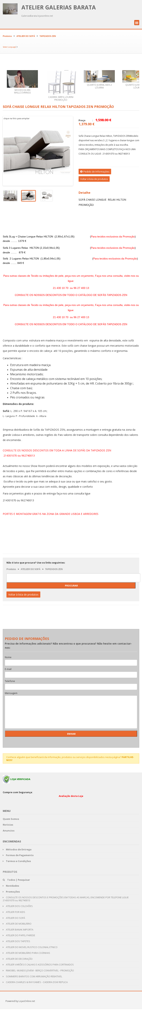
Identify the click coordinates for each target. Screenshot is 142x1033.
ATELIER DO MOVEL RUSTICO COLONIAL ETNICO (31, 947)
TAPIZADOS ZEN (48, 36)
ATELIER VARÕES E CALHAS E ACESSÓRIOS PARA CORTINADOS (39, 964)
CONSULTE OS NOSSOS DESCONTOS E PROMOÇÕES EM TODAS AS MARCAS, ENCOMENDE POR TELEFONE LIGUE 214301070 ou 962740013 (66, 899)
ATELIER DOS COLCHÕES (19, 906)
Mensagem (11, 693)
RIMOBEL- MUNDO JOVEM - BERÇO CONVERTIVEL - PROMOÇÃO (39, 970)
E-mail (8, 669)
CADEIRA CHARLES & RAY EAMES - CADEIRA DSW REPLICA (36, 982)
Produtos (7, 36)
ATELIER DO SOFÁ (25, 36)
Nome (8, 657)
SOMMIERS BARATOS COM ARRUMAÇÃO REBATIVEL (33, 976)
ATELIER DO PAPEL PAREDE (20, 935)
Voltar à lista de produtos (94, 179)
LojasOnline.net (27, 1001)
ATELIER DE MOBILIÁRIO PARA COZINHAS (27, 953)
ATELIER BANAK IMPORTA (19, 929)
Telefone (10, 681)
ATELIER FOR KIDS (15, 912)
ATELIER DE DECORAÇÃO (19, 958)
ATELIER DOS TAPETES (17, 941)
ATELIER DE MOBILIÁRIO (18, 923)
